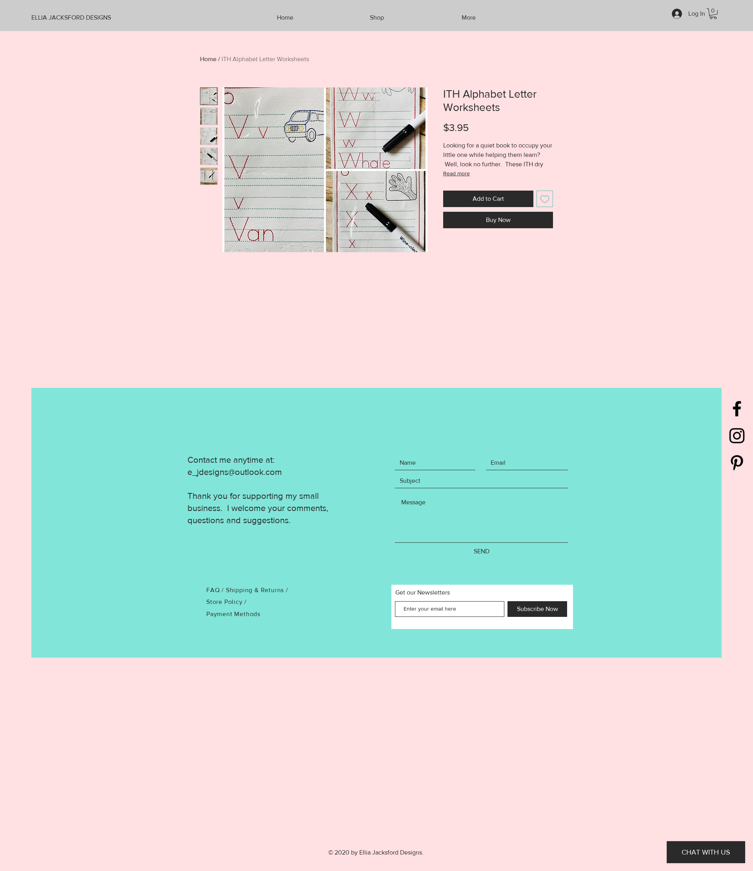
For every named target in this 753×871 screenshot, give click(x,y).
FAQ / (216, 590)
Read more (456, 173)
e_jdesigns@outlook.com (234, 471)
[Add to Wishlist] (545, 199)
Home (208, 59)
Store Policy (225, 601)
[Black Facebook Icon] (737, 408)
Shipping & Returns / (257, 590)
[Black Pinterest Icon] (737, 463)
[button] (713, 13)
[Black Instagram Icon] (737, 435)
